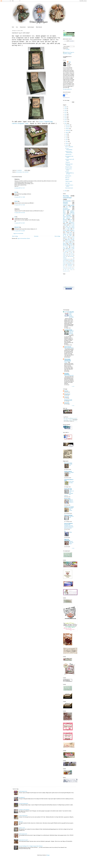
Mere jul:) (67, 177)
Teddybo (70, 243)
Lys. (73, 249)
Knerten (16, 201)
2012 (65, 121)
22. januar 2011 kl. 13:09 (20, 197)
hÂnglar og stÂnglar (67, 234)
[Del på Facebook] (28, 170)
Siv (64, 531)
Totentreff (66, 397)
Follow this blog (68, 288)
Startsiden (36, 236)
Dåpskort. (68, 231)
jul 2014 (72, 236)
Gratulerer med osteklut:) (24, 809)
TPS (72, 251)
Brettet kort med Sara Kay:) (68, 164)
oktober (67, 128)
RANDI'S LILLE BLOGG (69, 507)
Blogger (48, 855)
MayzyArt (65, 244)
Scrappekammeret (66, 259)
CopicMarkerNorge (68, 329)
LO (65, 232)
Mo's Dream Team (68, 463)
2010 (65, 190)
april (67, 139)
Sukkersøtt (67, 251)
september (68, 130)
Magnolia (65, 202)
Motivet (64, 267)
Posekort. (65, 236)
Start (13, 27)
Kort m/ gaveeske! (69, 146)
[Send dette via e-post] (25, 170)
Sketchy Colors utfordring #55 (68, 152)
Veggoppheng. (70, 264)
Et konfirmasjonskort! (23, 803)
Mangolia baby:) (68, 167)
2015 (65, 116)
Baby (64, 222)
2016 (65, 114)
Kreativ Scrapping (66, 263)
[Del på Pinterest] (29, 170)
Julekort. (65, 205)
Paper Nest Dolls (67, 216)
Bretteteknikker (19, 172)
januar (67, 145)
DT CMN (68, 206)
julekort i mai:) (22, 827)
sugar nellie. (65, 256)
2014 (65, 117)
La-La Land (71, 224)
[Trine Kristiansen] (64, 96)
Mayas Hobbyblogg (68, 515)
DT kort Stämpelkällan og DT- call (69, 173)
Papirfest (66, 391)
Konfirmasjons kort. (23, 791)
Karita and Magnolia (68, 523)
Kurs (17, 27)
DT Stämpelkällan (68, 249)
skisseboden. (69, 265)
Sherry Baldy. (69, 267)
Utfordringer (67, 197)
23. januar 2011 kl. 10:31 (20, 223)
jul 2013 (66, 223)
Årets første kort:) (69, 188)
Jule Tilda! (67, 183)
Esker (23, 172)
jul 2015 (71, 261)
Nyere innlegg (15, 236)
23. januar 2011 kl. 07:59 (20, 212)
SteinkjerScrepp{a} (68, 400)
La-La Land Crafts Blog (69, 311)
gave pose (71, 244)
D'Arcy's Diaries (68, 240)
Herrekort (27, 172)
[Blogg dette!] (26, 170)
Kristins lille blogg (68, 488)
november (68, 126)
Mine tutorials (39, 27)
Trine (69, 62)
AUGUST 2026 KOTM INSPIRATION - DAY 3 (71, 315)
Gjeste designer (31, 27)
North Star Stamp (70, 226)
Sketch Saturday (67, 346)
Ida (15, 216)
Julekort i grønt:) (68, 181)
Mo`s (64, 211)
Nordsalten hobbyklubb (66, 374)
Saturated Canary (67, 221)
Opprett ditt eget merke (66, 97)
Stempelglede (70, 260)
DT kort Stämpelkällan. (68, 149)
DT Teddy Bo (66, 242)
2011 (65, 123)
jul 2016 (68, 228)
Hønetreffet (66, 402)
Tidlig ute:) (67, 162)
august (67, 132)
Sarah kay (70, 255)
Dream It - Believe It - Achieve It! (71, 501)
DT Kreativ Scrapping (69, 227)
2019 (65, 108)
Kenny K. (65, 219)
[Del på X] (27, 170)
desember (68, 125)
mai (66, 137)
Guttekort (65, 208)
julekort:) (67, 179)
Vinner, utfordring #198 (68, 375)
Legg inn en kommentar (18, 233)
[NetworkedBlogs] (69, 287)
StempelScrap (67, 394)
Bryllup (70, 532)
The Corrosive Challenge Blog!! (67, 360)
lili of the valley (67, 235)
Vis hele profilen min (67, 89)
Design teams (23, 27)
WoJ (64, 265)
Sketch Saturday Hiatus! (69, 347)
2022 (65, 106)
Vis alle (73, 386)
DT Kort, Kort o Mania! (68, 169)
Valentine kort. (68, 154)
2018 (65, 110)
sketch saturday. (70, 239)
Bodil (16, 192)
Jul (73, 231)
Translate (67, 49)
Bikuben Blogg (67, 498)
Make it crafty (71, 248)
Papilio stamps (66, 253)
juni (66, 136)
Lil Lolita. (70, 252)
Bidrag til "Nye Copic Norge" (71, 542)
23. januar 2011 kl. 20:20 (20, 230)
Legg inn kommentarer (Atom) (23, 238)
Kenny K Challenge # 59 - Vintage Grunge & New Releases (31, 846)
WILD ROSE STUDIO (69, 269)
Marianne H (17, 227)
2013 (65, 119)
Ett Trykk (67, 238)
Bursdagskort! (22, 797)
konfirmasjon (66, 209)
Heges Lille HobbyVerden (67, 540)
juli (66, 134)
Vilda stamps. (72, 268)
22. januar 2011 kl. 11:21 (20, 188)
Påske (70, 232)
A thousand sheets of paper (68, 480)
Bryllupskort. (71, 222)
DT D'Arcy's (65, 246)
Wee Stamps (65, 261)
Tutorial (64, 252)
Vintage (72, 205)
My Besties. (66, 218)
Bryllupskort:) (68, 175)
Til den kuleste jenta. (23, 815)
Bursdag (66, 196)
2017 (65, 112)
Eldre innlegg (57, 236)
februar (67, 143)
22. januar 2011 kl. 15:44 (20, 204)
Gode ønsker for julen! (23, 840)
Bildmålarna (71, 230)
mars (67, 141)
